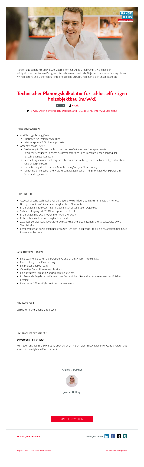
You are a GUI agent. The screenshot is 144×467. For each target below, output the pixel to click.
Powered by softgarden (116, 450)
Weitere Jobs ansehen (28, 436)
